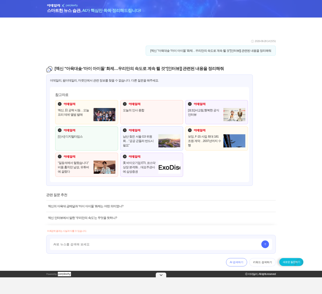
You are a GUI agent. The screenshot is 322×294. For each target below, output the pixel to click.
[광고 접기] (161, 275)
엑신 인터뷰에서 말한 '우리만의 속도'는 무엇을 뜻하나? (82, 218)
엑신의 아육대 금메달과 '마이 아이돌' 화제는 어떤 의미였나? (85, 206)
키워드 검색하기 (262, 262)
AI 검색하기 (236, 262)
